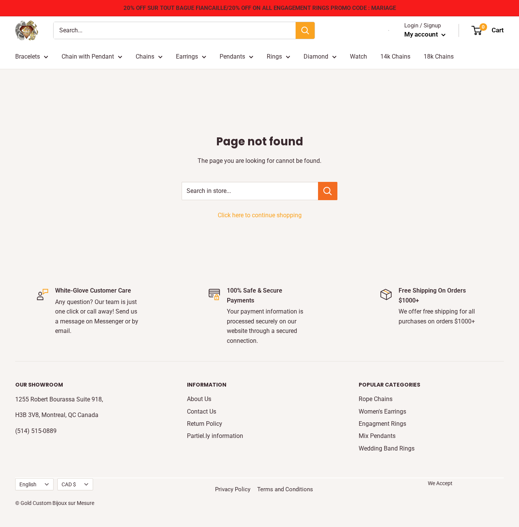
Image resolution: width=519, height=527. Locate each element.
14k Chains (395, 56)
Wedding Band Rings (387, 448)
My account (422, 34)
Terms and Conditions (285, 489)
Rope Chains (375, 399)
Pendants (232, 56)
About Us (199, 399)
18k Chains (439, 56)
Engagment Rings (382, 423)
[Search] (305, 30)
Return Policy (204, 423)
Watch (358, 56)
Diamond (316, 56)
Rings (274, 56)
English (27, 484)
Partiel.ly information (215, 435)
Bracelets (27, 56)
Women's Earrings (382, 411)
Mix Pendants (377, 435)
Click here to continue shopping (260, 215)
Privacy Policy (232, 489)
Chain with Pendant (88, 56)
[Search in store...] (327, 191)
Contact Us (201, 411)
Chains (145, 56)
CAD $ (69, 484)
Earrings (187, 56)
